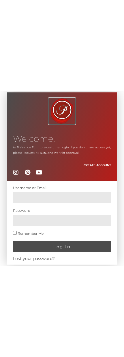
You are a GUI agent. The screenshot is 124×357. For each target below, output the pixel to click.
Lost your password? (34, 258)
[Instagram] (16, 172)
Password (21, 210)
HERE (42, 153)
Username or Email (29, 188)
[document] (62, 178)
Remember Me (30, 233)
